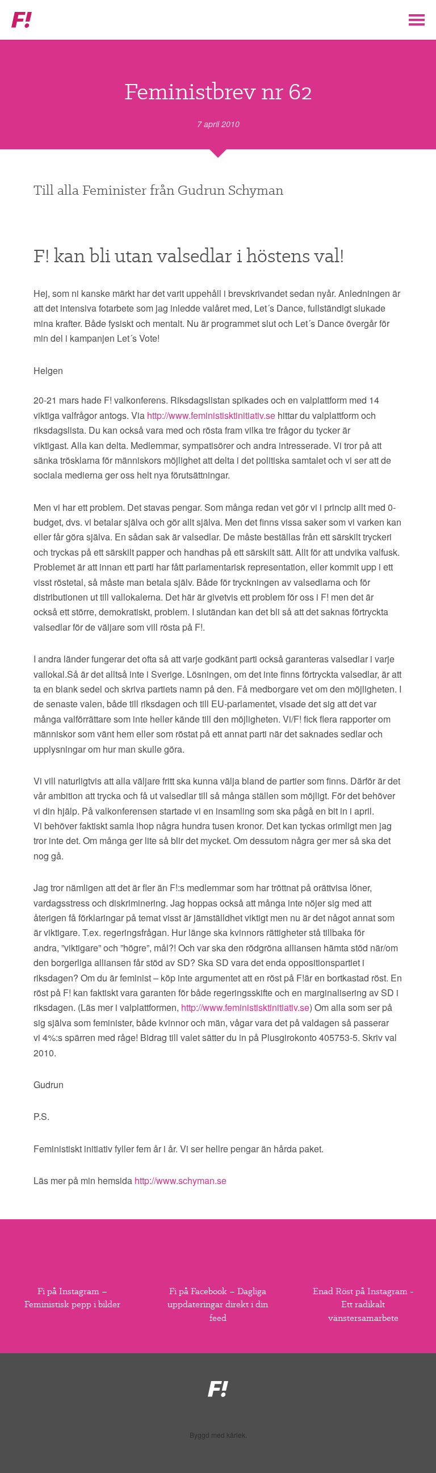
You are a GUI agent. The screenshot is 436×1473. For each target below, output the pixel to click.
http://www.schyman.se (181, 1180)
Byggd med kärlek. (218, 1435)
